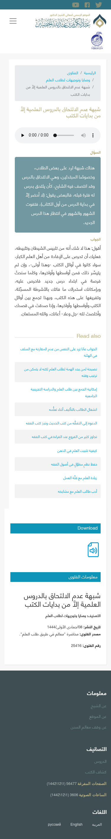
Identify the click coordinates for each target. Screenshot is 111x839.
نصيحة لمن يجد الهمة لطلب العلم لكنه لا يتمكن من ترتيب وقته (60, 372)
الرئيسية (90, 72)
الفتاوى (72, 72)
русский (54, 824)
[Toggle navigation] (13, 21)
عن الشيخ (99, 705)
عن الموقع (98, 715)
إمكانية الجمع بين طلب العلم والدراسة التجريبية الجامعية (64, 392)
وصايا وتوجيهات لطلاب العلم (68, 79)
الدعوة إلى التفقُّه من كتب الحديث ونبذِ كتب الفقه (61, 423)
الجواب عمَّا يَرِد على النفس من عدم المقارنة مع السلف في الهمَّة (58, 352)
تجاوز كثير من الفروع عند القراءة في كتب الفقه (64, 436)
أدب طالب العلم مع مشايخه (77, 491)
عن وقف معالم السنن (89, 726)
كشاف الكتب (96, 771)
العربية (97, 824)
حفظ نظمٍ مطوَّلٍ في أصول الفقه (74, 464)
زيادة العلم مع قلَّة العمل (80, 477)
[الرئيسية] (70, 20)
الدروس (100, 760)
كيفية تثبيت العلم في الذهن (77, 450)
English (76, 824)
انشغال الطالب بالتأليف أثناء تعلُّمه (73, 409)
